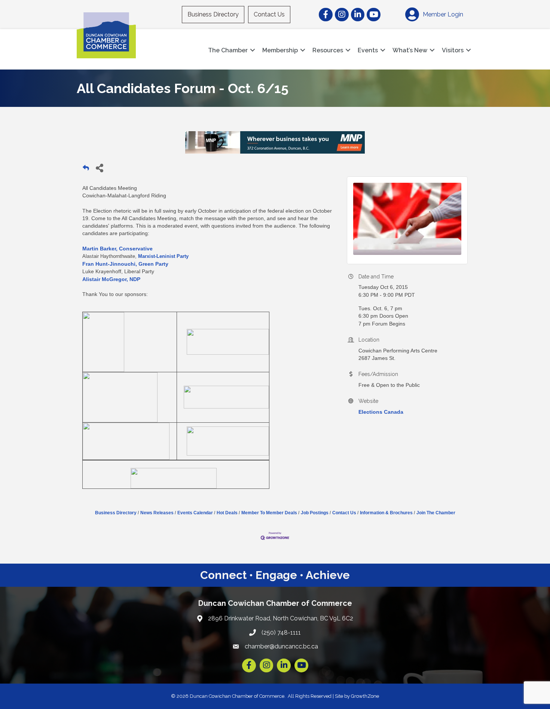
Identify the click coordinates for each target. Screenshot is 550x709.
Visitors (453, 50)
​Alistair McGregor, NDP (111, 279)
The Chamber (228, 50)
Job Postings (315, 512)
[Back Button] (86, 170)
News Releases (157, 512)
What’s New (409, 50)
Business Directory (213, 14)
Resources (327, 50)
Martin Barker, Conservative (117, 249)
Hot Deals (227, 512)
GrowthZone (365, 696)
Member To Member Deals (269, 512)
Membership (280, 50)
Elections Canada (380, 412)
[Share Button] (99, 167)
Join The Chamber (435, 512)
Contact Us (269, 14)
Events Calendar (195, 512)
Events (368, 50)
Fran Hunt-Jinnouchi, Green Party (125, 264)
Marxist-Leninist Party (163, 256)
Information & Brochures (386, 512)
